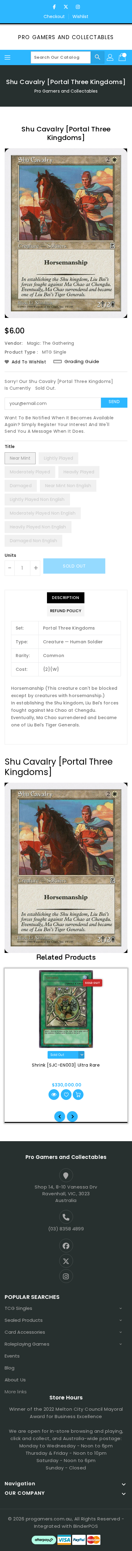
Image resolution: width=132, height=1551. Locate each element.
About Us (15, 1379)
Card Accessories (25, 1332)
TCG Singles (18, 1308)
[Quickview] (54, 1094)
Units (11, 555)
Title (10, 446)
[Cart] (123, 57)
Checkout (54, 16)
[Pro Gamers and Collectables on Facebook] (54, 7)
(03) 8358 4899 (65, 1229)
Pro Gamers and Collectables (66, 37)
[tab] (65, 597)
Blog (9, 1368)
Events (12, 1356)
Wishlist (80, 16)
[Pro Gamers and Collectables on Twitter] (66, 7)
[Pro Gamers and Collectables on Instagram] (77, 7)
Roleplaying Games (27, 1344)
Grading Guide (81, 361)
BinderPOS (85, 1526)
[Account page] (110, 57)
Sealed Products (24, 1320)
